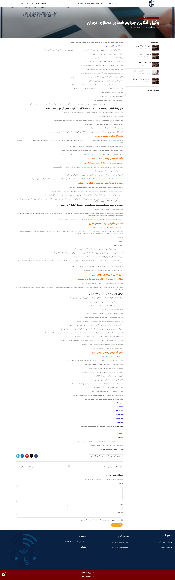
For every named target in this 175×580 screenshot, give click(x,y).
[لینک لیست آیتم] (151, 542)
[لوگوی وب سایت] (151, 4)
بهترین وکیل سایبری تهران (114, 456)
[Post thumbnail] (155, 48)
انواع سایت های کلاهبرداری (143, 46)
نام (121, 505)
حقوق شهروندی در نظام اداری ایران (141, 79)
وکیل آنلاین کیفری (144, 18)
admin (148, 27)
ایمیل (66, 505)
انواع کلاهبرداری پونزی (145, 62)
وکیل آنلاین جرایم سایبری (97, 456)
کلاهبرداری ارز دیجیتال (145, 54)
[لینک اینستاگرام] (27, 3)
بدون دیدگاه (140, 48)
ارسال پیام (120, 426)
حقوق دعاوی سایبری (153, 18)
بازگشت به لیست (69, 466)
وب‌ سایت (120, 512)
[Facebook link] (32, 3)
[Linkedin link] (22, 456)
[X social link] (30, 3)
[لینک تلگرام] (18, 456)
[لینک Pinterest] (22, 3)
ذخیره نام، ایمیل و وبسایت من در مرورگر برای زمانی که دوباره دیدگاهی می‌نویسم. (100, 520)
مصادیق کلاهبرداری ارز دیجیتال (142, 71)
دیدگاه (120, 483)
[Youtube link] (24, 3)
